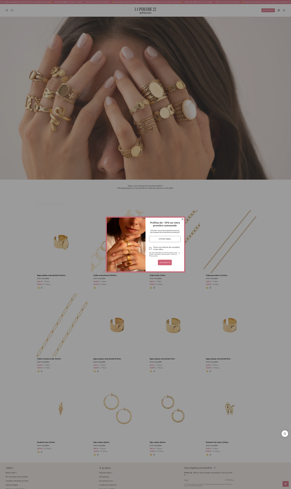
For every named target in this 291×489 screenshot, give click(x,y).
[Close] (182, 219)
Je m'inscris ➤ (165, 262)
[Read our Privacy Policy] (179, 253)
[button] (285, 433)
